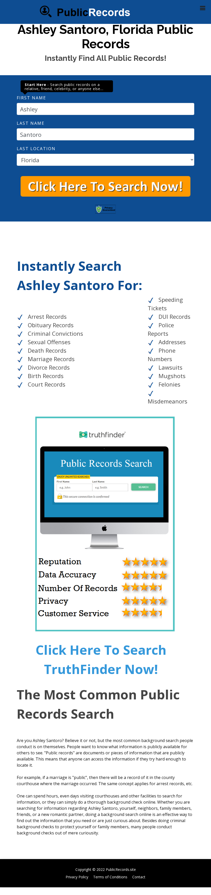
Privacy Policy (77, 876)
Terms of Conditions (110, 876)
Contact (138, 876)
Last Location (36, 148)
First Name (31, 98)
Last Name (31, 123)
